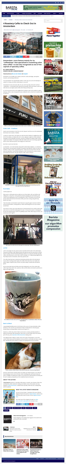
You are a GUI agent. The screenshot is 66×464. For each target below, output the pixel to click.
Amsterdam (9, 407)
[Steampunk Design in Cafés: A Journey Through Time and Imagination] (36, 443)
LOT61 (5, 248)
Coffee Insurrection (12, 385)
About (54, 13)
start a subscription (24, 401)
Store (18, 13)
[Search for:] (56, 15)
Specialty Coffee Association (19, 334)
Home (4, 13)
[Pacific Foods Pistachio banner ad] (53, 56)
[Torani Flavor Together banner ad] (53, 39)
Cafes (23, 407)
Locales (23, 29)
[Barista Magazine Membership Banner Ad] (53, 126)
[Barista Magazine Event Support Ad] (53, 161)
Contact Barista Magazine (51, 458)
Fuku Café (29, 407)
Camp (34, 13)
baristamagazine (17, 29)
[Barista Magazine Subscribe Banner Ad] (53, 178)
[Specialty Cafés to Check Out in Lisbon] (9, 443)
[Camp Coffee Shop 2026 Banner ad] (53, 91)
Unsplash (25, 74)
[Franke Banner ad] (53, 74)
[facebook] (61, 3)
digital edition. (33, 393)
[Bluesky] (56, 3)
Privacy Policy (60, 458)
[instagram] (58, 3)
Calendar (40, 13)
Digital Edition (10, 13)
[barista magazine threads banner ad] (53, 213)
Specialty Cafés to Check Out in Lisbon (8, 450)
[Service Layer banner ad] (53, 108)
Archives (61, 13)
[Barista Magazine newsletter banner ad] (53, 143)
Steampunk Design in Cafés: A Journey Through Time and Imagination (35, 451)
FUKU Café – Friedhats (10, 128)
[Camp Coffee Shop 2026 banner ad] (43, 9)
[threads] (63, 3)
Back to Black (7, 323)
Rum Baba (6, 189)
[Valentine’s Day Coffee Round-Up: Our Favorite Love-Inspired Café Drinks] (23, 443)
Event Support (47, 13)
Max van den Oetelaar (17, 74)
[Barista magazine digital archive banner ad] (53, 195)
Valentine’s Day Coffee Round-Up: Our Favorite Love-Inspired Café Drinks (23, 451)
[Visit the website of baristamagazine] (13, 421)
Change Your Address (26, 13)
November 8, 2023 (8, 29)
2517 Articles (30, 415)
